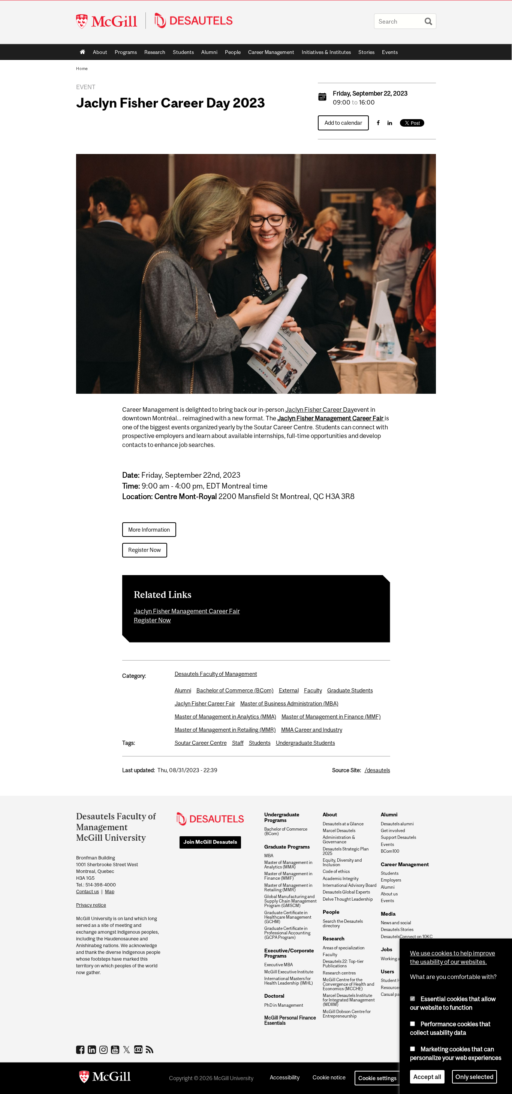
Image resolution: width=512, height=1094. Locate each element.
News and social (396, 923)
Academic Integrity (341, 878)
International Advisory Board (350, 885)
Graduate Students (350, 690)
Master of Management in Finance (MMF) (331, 716)
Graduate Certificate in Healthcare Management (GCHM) (287, 917)
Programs (124, 53)
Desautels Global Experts (346, 892)
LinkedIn (93, 1049)
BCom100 (390, 851)
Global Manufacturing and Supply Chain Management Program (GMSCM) (290, 901)
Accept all (427, 1076)
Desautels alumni (397, 824)
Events (390, 52)
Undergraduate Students (305, 743)
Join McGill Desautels (210, 842)
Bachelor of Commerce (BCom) (235, 690)
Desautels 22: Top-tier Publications (343, 963)
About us (389, 894)
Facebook (81, 1049)
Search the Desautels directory (343, 923)
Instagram (104, 1049)
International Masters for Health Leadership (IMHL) (288, 980)
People (233, 52)
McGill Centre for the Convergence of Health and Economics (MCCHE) (348, 984)
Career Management (271, 52)
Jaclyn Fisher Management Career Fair (330, 418)
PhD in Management (283, 1005)
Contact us (87, 891)
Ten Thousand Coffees (139, 1049)
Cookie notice (329, 1077)
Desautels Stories (397, 929)
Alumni (209, 52)
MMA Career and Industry (311, 729)
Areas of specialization (344, 948)
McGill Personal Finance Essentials (290, 1020)
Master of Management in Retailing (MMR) (225, 729)
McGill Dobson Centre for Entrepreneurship (347, 1013)
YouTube (116, 1049)
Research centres (339, 973)
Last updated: (138, 770)
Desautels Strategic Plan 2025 (346, 851)
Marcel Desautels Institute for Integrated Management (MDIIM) (349, 1000)
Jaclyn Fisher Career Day (319, 409)
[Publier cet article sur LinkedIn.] (390, 123)
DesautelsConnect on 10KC (407, 936)
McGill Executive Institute (288, 972)
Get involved (393, 830)
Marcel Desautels (339, 830)
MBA (268, 855)
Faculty (313, 690)
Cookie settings (377, 1078)
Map (109, 891)
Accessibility (284, 1077)
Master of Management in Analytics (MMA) (225, 716)
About (100, 52)
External (289, 690)
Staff (238, 743)
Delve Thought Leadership (348, 899)
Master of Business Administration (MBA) (289, 703)
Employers (391, 880)
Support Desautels (398, 837)
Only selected (474, 1076)
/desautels (377, 770)
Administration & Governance (339, 839)
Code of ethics (336, 871)
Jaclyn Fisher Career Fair (205, 703)
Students (183, 52)
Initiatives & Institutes (324, 53)
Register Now (144, 550)
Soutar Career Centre (201, 743)
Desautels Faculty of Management (216, 674)
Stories (366, 52)
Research (154, 52)
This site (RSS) (151, 1049)
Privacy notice (91, 905)
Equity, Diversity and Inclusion (342, 862)
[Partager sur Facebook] (378, 123)
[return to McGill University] (105, 1078)
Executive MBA (278, 964)
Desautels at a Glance (343, 824)
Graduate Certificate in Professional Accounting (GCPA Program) (287, 933)
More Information (149, 529)
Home (82, 52)
